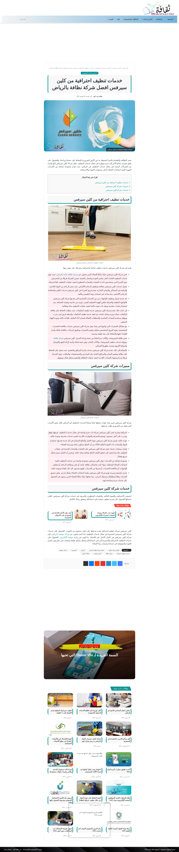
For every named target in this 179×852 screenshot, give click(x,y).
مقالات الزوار (85, 553)
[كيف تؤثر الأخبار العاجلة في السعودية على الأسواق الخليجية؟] (81, 514)
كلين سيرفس (97, 553)
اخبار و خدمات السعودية (103, 68)
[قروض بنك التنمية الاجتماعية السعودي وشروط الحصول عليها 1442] (60, 787)
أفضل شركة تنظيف (113, 550)
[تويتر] (114, 563)
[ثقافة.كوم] (158, 8)
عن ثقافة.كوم (17, 849)
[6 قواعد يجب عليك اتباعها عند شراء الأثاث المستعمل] (89, 759)
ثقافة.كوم (151, 849)
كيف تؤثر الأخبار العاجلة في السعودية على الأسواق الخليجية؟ (61, 515)
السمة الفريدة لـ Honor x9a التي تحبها (89, 655)
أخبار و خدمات (147, 19)
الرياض (83, 550)
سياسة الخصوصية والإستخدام (32, 849)
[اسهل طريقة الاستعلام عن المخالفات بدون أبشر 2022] (60, 818)
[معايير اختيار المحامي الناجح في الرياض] (118, 700)
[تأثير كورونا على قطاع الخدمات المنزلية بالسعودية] (89, 700)
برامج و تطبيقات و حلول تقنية (89, 646)
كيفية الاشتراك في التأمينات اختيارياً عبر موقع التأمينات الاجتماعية (62, 741)
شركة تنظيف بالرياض (60, 534)
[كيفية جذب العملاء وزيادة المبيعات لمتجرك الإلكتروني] (124, 514)
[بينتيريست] (102, 563)
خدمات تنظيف (98, 263)
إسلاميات (159, 19)
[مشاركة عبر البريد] (85, 563)
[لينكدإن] (108, 563)
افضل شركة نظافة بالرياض (96, 550)
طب (118, 19)
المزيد (111, 19)
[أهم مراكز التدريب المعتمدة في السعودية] (118, 728)
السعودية (73, 550)
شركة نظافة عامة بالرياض (67, 274)
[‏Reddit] (97, 563)
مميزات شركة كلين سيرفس (117, 186)
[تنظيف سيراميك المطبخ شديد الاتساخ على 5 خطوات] (60, 700)
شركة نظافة (58, 338)
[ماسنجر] (91, 563)
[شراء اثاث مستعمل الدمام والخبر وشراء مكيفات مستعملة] (60, 759)
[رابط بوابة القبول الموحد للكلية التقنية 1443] (118, 818)
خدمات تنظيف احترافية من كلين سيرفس (112, 182)
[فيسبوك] (120, 563)
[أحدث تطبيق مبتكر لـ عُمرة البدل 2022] (118, 759)
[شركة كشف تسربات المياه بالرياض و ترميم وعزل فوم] (89, 728)
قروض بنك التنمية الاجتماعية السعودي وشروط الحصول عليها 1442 (61, 800)
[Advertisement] (89, 42)
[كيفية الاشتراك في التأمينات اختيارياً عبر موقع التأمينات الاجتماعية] (60, 728)
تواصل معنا (8, 849)
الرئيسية (171, 19)
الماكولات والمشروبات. (130, 19)
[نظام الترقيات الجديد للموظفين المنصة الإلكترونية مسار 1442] (118, 787)
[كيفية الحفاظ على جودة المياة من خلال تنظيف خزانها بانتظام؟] (89, 787)
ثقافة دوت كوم (97, 96)
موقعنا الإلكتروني (66, 537)
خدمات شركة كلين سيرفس (118, 190)
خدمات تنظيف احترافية (123, 553)
